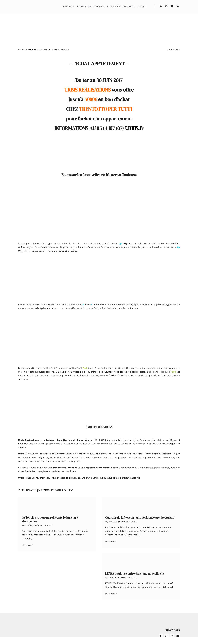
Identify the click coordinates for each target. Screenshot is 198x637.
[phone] (178, 6)
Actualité (49, 525)
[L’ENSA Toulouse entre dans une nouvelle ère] (141, 560)
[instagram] (166, 6)
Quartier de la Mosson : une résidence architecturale (139, 517)
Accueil (21, 49)
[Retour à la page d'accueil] (31, 5)
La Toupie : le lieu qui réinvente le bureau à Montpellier (50, 519)
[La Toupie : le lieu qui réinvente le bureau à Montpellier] (57, 504)
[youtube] (172, 6)
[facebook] (155, 6)
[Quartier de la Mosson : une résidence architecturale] (141, 504)
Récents (134, 522)
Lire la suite (27, 545)
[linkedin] (161, 6)
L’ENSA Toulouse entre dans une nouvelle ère (134, 573)
